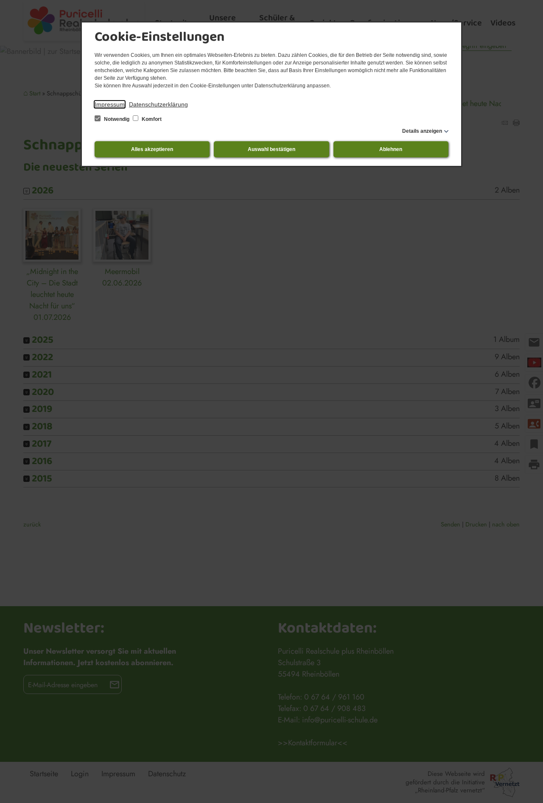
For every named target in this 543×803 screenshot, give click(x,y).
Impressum (110, 104)
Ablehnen (390, 149)
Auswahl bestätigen (271, 149)
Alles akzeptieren (152, 149)
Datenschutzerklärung (158, 104)
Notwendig (117, 119)
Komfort (151, 119)
